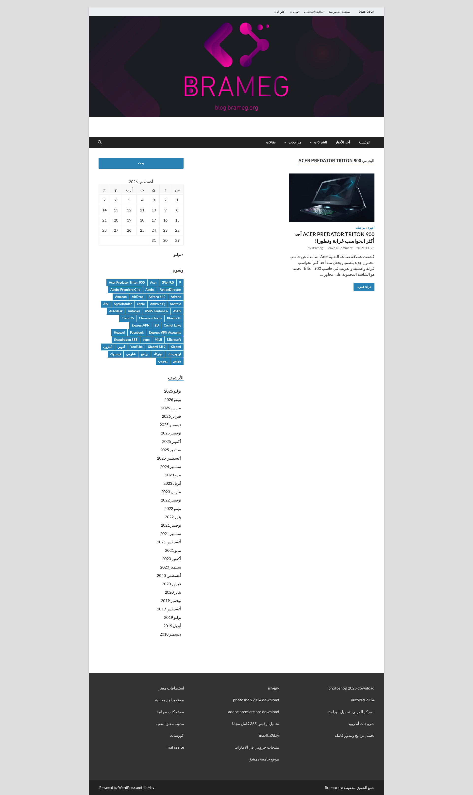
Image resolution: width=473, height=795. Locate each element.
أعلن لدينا (279, 12)
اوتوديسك (174, 354)
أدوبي (121, 347)
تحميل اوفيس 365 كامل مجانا (255, 723)
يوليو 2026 (172, 391)
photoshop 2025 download (351, 688)
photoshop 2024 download (256, 699)
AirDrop (137, 297)
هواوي (177, 361)
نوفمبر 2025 (171, 433)
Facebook (137, 332)
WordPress (126, 787)
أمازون (107, 347)
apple (141, 304)
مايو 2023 (173, 474)
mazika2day (269, 735)
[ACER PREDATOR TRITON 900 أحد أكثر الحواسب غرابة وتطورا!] (331, 197)
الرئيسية (364, 142)
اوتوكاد (158, 354)
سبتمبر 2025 (170, 449)
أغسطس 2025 (169, 458)
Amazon (121, 297)
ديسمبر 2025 (170, 424)
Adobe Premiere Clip (125, 290)
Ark (105, 304)
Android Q (157, 304)
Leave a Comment (340, 248)
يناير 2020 (173, 592)
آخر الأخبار (342, 142)
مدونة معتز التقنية (169, 723)
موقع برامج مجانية (169, 699)
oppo (146, 340)
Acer (153, 282)
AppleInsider (123, 304)
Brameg (317, 248)
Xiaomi (176, 347)
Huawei (119, 332)
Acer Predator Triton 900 (127, 282)
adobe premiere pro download (253, 711)
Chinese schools (150, 318)
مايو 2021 (173, 550)
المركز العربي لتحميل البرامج (351, 711)
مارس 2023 (171, 491)
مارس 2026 (171, 407)
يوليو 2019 (172, 617)
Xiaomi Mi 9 (157, 347)
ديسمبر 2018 (170, 634)
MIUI (158, 340)
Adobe (149, 290)
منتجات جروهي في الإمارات (257, 747)
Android (175, 304)
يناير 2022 (173, 516)
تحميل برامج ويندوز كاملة (354, 735)
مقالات (271, 142)
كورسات (177, 735)
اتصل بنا (294, 12)
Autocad (134, 311)
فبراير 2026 (171, 416)
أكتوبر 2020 (171, 558)
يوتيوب (163, 361)
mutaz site (175, 747)
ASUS (177, 311)
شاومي (131, 354)
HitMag (148, 787)
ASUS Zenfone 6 (156, 311)
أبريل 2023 (172, 483)
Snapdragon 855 (125, 340)
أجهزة (371, 227)
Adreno (176, 297)
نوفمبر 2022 (171, 500)
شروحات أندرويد (361, 723)
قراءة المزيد (365, 286)
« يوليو (179, 254)
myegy (273, 688)
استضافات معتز (171, 688)
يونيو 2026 (172, 399)
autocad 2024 (362, 699)
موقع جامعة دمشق (264, 759)
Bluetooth (174, 318)
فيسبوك (115, 354)
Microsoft (174, 340)
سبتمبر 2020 (170, 567)
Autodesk (116, 311)
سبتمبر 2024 (170, 466)
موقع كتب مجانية (170, 711)
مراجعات (295, 142)
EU (157, 325)
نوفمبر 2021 (171, 525)
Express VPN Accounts (165, 332)
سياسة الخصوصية (339, 12)
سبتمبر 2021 (170, 533)
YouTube (136, 347)
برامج (144, 354)
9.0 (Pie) (168, 282)
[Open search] (99, 142)
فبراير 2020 (171, 583)
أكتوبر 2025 (171, 441)
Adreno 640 (157, 297)
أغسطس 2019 (169, 608)
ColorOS (128, 318)
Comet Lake (172, 325)
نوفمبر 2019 (171, 600)
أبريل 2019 (172, 625)
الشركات (320, 142)
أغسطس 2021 (169, 541)
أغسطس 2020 (169, 575)
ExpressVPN (141, 325)
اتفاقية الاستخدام (314, 12)
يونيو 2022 (172, 508)
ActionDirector (170, 290)
